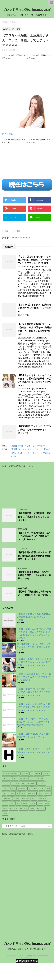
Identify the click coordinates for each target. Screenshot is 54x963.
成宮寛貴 (31, 793)
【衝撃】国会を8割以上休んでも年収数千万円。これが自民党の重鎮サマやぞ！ (34, 575)
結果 (5, 808)
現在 (12, 803)
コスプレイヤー (36, 778)
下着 (13, 788)
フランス (41, 783)
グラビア (23, 778)
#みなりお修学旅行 (11, 773)
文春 (40, 793)
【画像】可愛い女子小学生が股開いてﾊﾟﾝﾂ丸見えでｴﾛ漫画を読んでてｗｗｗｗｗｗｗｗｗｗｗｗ (33, 707)
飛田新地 (40, 808)
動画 (48, 788)
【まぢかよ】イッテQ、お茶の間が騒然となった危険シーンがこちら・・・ (34, 308)
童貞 (40, 803)
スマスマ (15, 783)
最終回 (47, 793)
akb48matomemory (20, 237)
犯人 (5, 803)
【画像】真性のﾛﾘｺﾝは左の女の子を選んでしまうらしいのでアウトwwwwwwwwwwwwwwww (33, 722)
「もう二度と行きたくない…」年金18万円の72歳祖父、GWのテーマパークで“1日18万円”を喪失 (34, 259)
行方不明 (23, 808)
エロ (15, 778)
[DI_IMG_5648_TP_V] (27, 126)
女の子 (11, 793)
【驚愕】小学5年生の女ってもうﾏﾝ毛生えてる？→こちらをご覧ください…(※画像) (34, 677)
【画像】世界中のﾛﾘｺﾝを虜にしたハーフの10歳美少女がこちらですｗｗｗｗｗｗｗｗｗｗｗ (33, 692)
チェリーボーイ (28, 783)
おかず (46, 773)
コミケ (6, 783)
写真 (42, 788)
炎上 (34, 798)
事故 (35, 788)
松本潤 (16, 798)
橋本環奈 (25, 798)
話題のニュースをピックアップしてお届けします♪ (27, 949)
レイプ (6, 788)
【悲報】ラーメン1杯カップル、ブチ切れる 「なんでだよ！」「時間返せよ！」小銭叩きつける (31, 452)
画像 (25, 803)
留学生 (32, 803)
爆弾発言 (42, 798)
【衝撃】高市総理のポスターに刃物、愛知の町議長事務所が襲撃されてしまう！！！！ (34, 555)
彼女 (23, 793)
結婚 (47, 803)
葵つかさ (13, 808)
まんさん (7, 778)
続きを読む (7, 134)
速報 (18, 231)
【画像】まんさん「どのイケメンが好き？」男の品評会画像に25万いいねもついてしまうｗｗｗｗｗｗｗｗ (35, 380)
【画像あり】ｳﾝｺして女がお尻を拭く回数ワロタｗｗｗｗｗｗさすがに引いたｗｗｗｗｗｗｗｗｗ (34, 662)
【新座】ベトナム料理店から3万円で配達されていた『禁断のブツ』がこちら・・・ (34, 536)
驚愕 (5, 813)
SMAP (37, 773)
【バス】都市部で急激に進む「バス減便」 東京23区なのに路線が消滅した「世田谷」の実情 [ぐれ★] (35, 329)
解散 (32, 808)
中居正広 (22, 788)
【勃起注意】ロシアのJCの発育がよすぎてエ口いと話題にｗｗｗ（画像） (33, 617)
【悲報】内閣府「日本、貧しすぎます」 (28, 446)
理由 (18, 803)
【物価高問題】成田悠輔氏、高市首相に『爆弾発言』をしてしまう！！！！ (34, 516)
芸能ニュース (10, 231)
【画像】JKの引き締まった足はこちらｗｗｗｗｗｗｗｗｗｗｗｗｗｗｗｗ (33, 752)
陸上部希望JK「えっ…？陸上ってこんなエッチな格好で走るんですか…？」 (33, 647)
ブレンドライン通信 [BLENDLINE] (27, 9)
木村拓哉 (7, 798)
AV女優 (25, 773)
